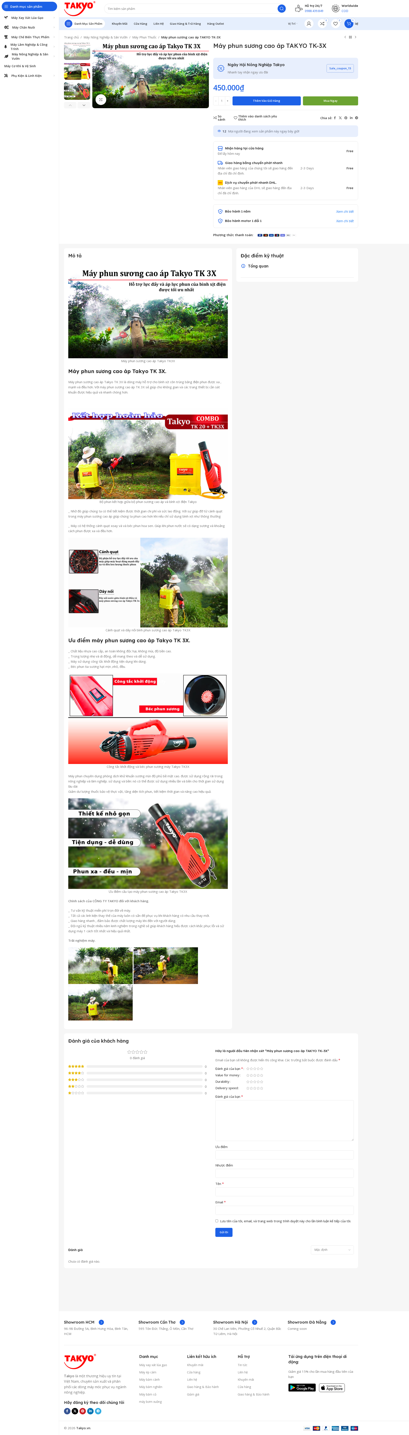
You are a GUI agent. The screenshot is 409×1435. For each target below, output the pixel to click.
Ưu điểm (221, 1147)
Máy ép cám (147, 1372)
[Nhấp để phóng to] (101, 99)
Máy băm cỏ (147, 1394)
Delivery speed (226, 1088)
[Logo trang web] (80, 8)
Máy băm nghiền (150, 1387)
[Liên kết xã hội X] (340, 118)
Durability (222, 1082)
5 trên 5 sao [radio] (261, 1068)
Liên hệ (192, 1379)
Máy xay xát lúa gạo (153, 1365)
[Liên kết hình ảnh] (80, 1361)
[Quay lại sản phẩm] (350, 37)
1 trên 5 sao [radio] (248, 1068)
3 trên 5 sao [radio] (255, 1068)
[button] (70, 105)
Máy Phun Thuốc (144, 37)
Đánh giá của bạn (229, 1069)
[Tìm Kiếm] (282, 9)
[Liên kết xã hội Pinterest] (346, 118)
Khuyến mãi (195, 1365)
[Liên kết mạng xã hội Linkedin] (351, 118)
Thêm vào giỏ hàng (266, 101)
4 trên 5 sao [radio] (258, 1068)
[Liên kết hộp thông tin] (84, 1322)
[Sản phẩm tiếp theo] (355, 37)
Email (220, 1202)
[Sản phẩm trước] (345, 37)
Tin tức (242, 1365)
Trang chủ (71, 37)
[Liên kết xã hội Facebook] (335, 118)
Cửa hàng (193, 1372)
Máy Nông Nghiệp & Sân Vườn (106, 37)
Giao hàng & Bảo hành (203, 1387)
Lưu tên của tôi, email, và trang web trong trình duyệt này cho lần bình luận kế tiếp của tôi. (285, 1221)
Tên (219, 1183)
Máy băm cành (149, 1379)
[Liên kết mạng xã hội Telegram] (356, 118)
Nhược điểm (224, 1165)
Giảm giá (193, 1394)
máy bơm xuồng (150, 1402)
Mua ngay (331, 101)
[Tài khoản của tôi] (309, 23)
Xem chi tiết (344, 221)
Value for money (227, 1075)
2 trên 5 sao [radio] (251, 1068)
